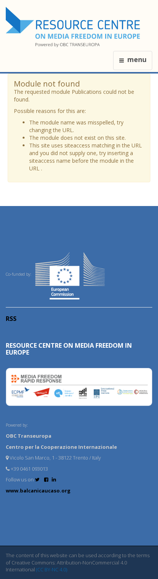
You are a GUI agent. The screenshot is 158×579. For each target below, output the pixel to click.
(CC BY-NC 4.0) (51, 569)
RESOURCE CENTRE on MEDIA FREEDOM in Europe (69, 349)
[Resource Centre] (74, 27)
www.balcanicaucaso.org (38, 490)
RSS (11, 318)
